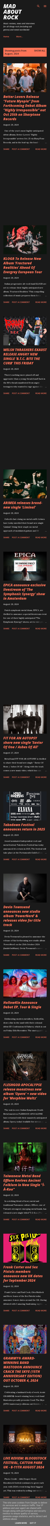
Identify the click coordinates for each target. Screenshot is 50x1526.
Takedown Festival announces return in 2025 (24, 826)
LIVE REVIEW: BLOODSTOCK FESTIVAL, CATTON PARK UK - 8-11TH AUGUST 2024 (24, 1462)
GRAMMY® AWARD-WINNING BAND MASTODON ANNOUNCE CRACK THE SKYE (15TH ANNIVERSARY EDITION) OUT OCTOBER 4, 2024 (22, 1369)
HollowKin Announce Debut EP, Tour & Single (22, 1004)
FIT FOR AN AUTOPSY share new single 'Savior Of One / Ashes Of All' (23, 742)
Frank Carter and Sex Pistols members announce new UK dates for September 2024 (23, 1274)
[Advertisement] (25, 188)
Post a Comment (21, 149)
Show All (39, 50)
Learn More (21, 1523)
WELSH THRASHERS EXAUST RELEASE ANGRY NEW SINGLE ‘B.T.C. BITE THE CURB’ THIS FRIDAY (25, 356)
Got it (33, 1523)
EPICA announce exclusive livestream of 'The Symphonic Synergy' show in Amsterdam (24, 592)
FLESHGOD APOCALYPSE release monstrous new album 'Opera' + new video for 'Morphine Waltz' (25, 1091)
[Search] (38, 5)
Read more (41, 149)
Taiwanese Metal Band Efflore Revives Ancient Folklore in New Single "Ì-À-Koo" (24, 1183)
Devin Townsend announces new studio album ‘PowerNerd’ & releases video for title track (22, 916)
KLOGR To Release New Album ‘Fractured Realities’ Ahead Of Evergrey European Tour (22, 265)
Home (6, 36)
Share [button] (6, 149)
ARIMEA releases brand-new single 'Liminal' (22, 505)
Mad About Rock (12, 11)
